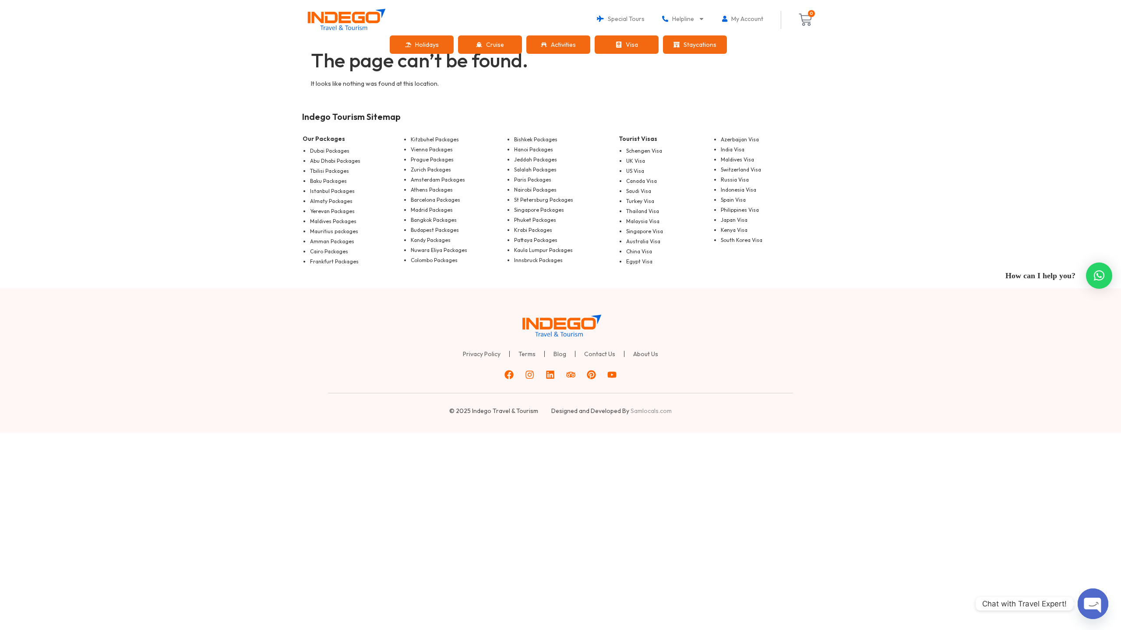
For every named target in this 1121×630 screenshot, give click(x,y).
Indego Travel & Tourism (505, 411)
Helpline (681, 19)
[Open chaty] (1093, 603)
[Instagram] (530, 375)
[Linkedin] (550, 375)
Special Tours (624, 19)
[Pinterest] (591, 375)
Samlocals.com (651, 411)
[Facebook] (509, 375)
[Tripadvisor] (571, 375)
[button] (1099, 275)
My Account (745, 19)
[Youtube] (612, 375)
